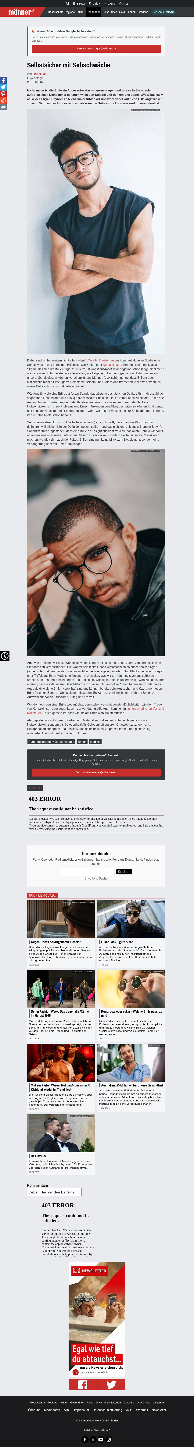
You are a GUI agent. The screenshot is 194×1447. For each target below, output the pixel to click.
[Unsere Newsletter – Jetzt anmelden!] (97, 1319)
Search (67, 3)
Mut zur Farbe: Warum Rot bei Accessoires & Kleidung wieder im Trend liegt (60, 1087)
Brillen (82, 741)
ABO (67, 1410)
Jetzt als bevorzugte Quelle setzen (96, 48)
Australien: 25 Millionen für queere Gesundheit (132, 1085)
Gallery (94, 3)
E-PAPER (35, 788)
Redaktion (40, 74)
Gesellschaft (55, 12)
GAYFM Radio (109, 3)
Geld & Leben (127, 12)
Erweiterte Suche (96, 878)
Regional (70, 12)
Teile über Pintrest (3, 94)
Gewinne (143, 12)
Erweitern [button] (162, 111)
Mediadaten (52, 1410)
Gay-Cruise (158, 12)
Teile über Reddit (3, 100)
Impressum (81, 1410)
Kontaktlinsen (112, 364)
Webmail (142, 1410)
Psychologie (35, 78)
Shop (123, 3)
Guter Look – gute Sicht (117, 942)
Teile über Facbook (3, 80)
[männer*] (23, 12)
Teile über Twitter (3, 87)
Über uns (34, 1410)
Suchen (124, 872)
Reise (105, 12)
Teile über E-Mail (3, 107)
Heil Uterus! (39, 1156)
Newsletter (159, 1410)
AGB (129, 1410)
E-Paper (79, 3)
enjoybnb (170, 12)
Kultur (80, 12)
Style (114, 12)
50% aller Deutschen (100, 360)
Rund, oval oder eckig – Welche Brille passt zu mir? (131, 1013)
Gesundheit (93, 12)
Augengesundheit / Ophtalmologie (51, 741)
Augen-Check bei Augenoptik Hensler (56, 942)
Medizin (95, 741)
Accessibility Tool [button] (4, 656)
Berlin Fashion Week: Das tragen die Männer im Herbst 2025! (60, 1013)
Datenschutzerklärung (107, 1410)
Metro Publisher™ (102, 1429)
